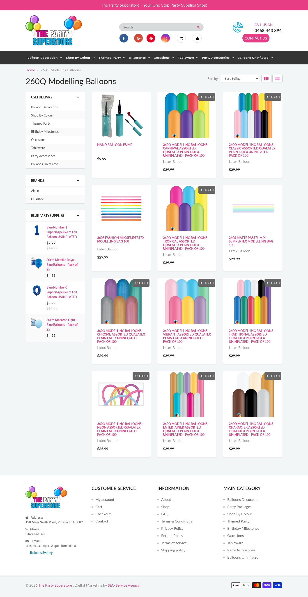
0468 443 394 (268, 30)
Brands (37, 180)
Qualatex (37, 199)
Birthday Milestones (45, 131)
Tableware (38, 148)
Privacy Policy (172, 528)
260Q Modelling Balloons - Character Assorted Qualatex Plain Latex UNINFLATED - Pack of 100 (252, 429)
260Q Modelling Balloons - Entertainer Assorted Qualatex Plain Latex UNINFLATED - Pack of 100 (186, 429)
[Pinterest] (150, 38)
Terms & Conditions (176, 521)
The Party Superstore (55, 585)
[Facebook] (123, 38)
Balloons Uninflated (44, 164)
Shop (165, 506)
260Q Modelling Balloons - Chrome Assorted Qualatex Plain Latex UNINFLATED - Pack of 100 (121, 336)
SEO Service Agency (124, 585)
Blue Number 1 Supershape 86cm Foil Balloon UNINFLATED (61, 232)
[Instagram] (165, 38)
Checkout (103, 514)
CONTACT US (256, 38)
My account (104, 499)
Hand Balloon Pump (114, 145)
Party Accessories (43, 156)
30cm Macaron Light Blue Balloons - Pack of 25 (62, 324)
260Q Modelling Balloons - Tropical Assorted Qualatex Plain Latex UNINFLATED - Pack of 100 (186, 243)
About (166, 499)
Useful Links (41, 97)
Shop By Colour (42, 115)
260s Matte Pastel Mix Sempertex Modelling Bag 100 (251, 241)
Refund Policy (172, 535)
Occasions (38, 140)
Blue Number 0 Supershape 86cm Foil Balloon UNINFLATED (61, 292)
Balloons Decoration (243, 499)
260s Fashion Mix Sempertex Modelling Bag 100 (120, 239)
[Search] (198, 27)
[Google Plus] (138, 38)
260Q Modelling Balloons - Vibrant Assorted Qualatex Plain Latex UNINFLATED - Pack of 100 (187, 336)
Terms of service (174, 543)
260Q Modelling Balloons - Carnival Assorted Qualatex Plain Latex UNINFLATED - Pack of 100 (186, 150)
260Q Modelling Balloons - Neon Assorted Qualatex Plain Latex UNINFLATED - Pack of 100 (120, 429)
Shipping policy (173, 550)
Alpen (35, 191)
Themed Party (41, 123)
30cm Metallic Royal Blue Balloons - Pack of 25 (62, 264)
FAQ (164, 514)
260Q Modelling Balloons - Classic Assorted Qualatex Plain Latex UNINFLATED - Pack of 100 (252, 150)
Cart (98, 506)
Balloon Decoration (44, 107)
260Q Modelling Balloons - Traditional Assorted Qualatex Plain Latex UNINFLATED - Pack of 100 (252, 336)
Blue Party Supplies (47, 215)
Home (30, 70)
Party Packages (239, 506)
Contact (101, 521)
